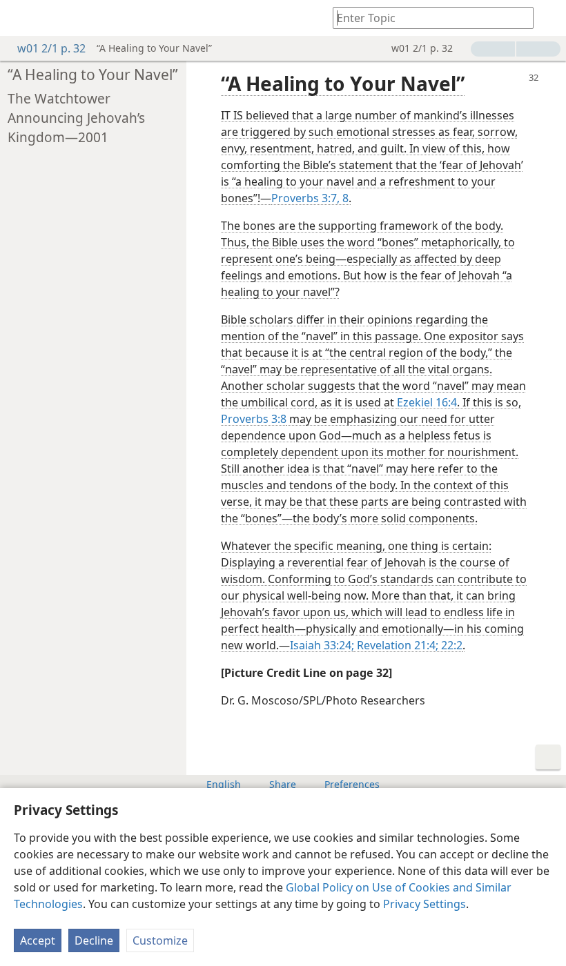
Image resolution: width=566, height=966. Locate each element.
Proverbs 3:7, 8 (310, 198)
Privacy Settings (424, 903)
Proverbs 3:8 (253, 418)
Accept (37, 940)
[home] (21, 18)
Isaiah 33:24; (322, 645)
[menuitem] (21, 18)
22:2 (450, 645)
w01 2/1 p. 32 (51, 48)
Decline (94, 940)
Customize (160, 940)
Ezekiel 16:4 (427, 402)
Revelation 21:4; (396, 645)
